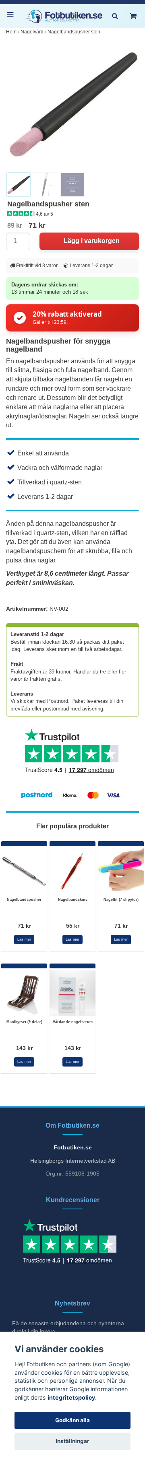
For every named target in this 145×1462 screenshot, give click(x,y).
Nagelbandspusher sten (74, 32)
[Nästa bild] (128, 103)
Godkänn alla (72, 1420)
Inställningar (72, 1441)
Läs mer (24, 939)
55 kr (72, 926)
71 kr (24, 926)
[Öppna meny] (12, 16)
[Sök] (115, 16)
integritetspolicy (71, 1397)
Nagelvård (32, 32)
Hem (11, 32)
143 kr (24, 1048)
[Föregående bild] (16, 103)
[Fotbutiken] (64, 16)
